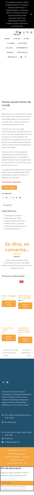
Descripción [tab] (7, 205)
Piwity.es (23, 450)
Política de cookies (17, 460)
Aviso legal (26, 457)
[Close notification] (31, 14)
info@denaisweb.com (12, 442)
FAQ (25, 463)
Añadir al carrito (9, 187)
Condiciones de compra (17, 454)
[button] (20, 32)
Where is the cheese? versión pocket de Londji (10, 353)
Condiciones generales (12, 457)
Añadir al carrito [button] (9, 304)
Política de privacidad (14, 463)
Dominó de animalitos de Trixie (26, 353)
